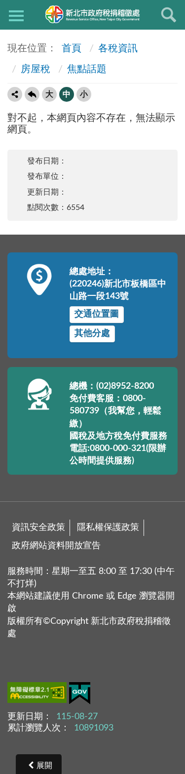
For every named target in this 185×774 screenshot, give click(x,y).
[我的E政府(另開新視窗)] (79, 695)
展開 (44, 766)
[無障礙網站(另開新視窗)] (38, 694)
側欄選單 (16, 15)
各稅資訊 (118, 48)
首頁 (70, 48)
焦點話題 (87, 69)
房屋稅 (35, 69)
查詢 (169, 15)
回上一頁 (32, 94)
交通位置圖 (96, 314)
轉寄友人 (14, 94)
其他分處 (92, 333)
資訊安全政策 (38, 527)
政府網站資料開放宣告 (56, 545)
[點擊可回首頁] (92, 14)
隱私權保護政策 (108, 527)
